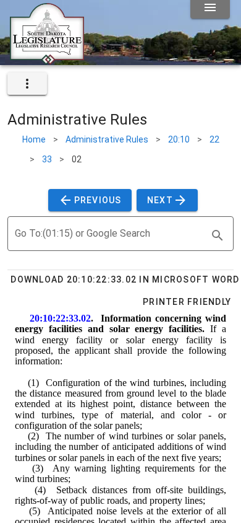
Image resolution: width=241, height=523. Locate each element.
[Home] (47, 60)
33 (47, 159)
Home (34, 139)
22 (214, 139)
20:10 (179, 139)
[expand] (27, 84)
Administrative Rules (107, 139)
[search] (217, 235)
